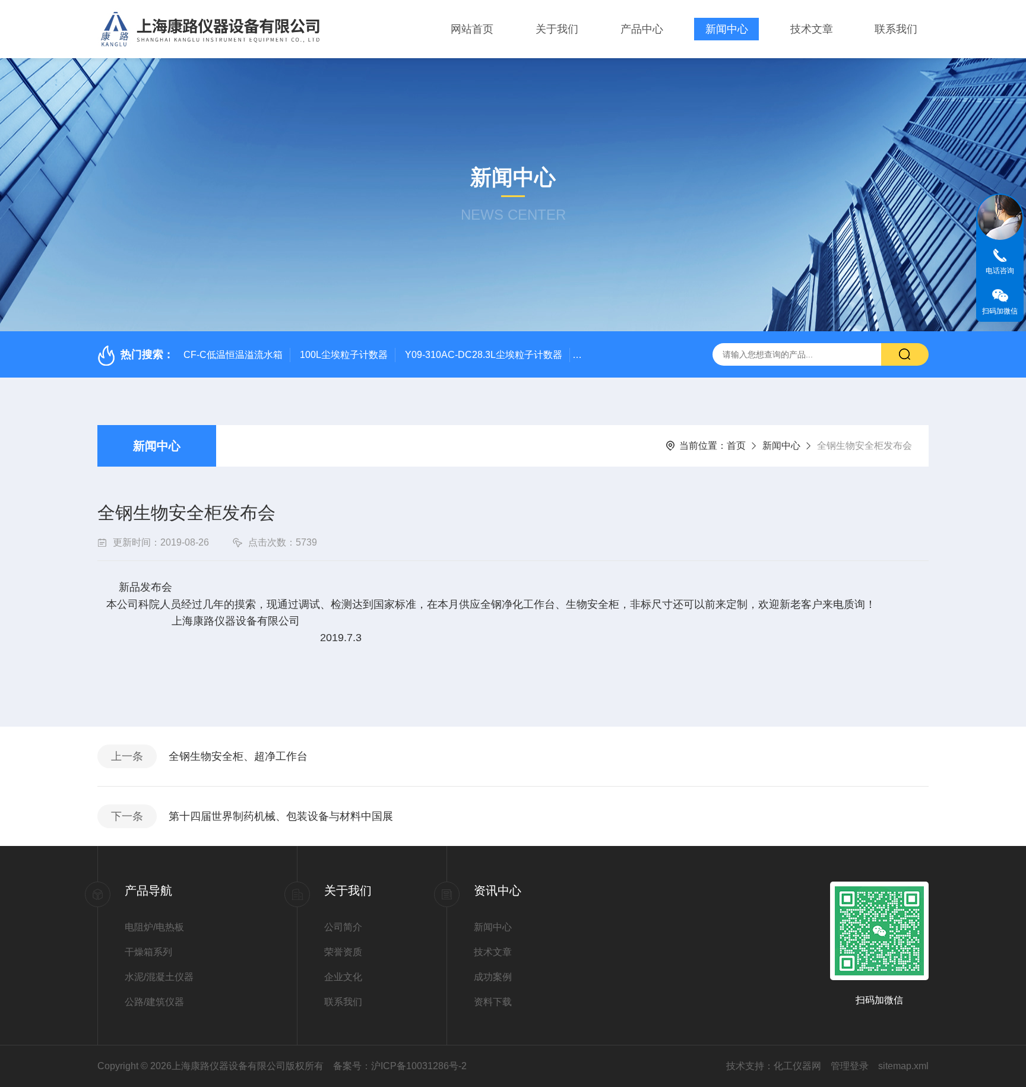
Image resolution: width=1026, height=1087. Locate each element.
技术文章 (811, 29)
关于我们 (557, 29)
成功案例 (493, 977)
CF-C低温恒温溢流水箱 (233, 355)
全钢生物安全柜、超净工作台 (238, 756)
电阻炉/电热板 (154, 927)
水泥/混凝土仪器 (159, 977)
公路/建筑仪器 (154, 1002)
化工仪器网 (797, 1066)
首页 (736, 445)
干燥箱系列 (148, 952)
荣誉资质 (343, 952)
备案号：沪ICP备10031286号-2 (400, 1066)
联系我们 (896, 29)
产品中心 (641, 29)
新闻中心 (726, 29)
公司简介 (343, 927)
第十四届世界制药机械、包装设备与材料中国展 (281, 816)
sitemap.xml (903, 1066)
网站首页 (472, 29)
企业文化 (343, 977)
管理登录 (850, 1066)
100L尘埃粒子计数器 (344, 355)
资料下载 (493, 1002)
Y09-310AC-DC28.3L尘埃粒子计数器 (483, 355)
